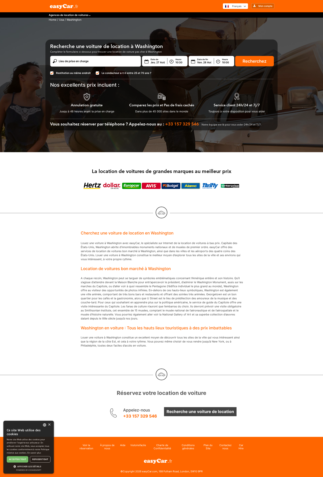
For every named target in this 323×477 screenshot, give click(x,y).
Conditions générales (188, 447)
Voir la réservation (86, 447)
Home (52, 19)
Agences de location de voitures (68, 15)
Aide (122, 445)
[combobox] (44, 425)
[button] (28, 466)
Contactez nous (225, 447)
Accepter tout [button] (17, 459)
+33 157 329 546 (140, 416)
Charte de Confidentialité (162, 447)
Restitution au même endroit (73, 73)
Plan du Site (208, 447)
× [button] (49, 424)
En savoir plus (34, 452)
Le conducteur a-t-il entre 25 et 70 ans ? (126, 73)
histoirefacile (138, 445)
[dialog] (28, 447)
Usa (61, 19)
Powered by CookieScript (28, 470)
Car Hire (241, 447)
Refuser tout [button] (40, 459)
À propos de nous (107, 447)
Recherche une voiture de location (200, 411)
